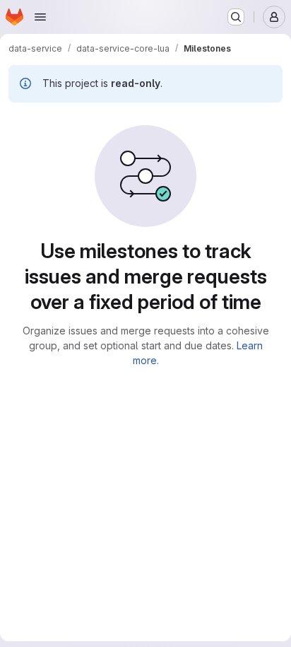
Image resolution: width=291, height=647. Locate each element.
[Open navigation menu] (40, 17)
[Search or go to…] (235, 16)
